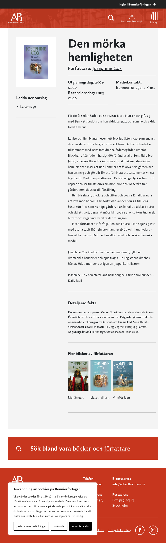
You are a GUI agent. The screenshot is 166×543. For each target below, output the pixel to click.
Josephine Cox (107, 68)
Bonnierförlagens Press (135, 87)
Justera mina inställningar (31, 526)
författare (117, 448)
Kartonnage (28, 106)
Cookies (98, 530)
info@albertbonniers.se (128, 484)
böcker (82, 448)
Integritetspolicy (119, 530)
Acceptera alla (80, 526)
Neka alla (58, 526)
